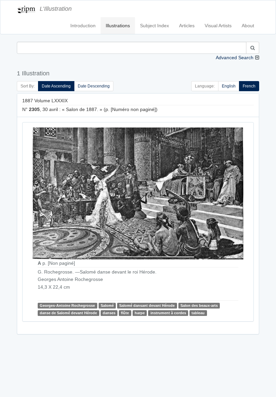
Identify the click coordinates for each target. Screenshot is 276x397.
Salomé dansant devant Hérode (147, 305)
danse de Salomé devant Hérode (68, 313)
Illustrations (118, 25)
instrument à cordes (168, 313)
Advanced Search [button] (234, 57)
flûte (125, 313)
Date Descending (94, 86)
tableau (198, 313)
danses (109, 313)
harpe (140, 313)
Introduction (83, 25)
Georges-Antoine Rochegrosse (67, 305)
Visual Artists (218, 25)
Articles (187, 25)
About (248, 25)
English (229, 86)
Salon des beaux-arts (199, 305)
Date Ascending (56, 86)
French (249, 86)
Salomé (107, 305)
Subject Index (154, 25)
